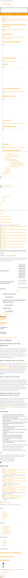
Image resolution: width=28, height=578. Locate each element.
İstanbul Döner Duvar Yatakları (12, 41)
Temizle (17, 290)
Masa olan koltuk (5, 560)
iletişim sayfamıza (9, 407)
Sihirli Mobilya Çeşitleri (6, 556)
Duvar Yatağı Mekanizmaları (11, 88)
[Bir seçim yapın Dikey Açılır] (9, 311)
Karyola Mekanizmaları (9, 58)
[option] (23, 265)
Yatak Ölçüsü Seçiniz (4, 270)
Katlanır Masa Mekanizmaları (11, 150)
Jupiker (13, 569)
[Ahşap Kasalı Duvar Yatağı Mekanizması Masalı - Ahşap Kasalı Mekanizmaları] (14, 228)
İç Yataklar (6, 144)
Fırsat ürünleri (7, 120)
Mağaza (1, 213)
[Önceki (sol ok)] (0, 577)
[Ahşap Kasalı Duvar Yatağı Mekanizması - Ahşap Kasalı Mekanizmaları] (14, 245)
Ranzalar (5, 64)
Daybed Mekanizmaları (9, 126)
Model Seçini (3, 288)
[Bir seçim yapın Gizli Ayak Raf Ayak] (9, 305)
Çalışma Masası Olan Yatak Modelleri (10, 552)
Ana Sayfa (2, 210)
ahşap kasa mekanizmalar (5, 367)
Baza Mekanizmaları (9, 96)
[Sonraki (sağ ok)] (1, 577)
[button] (14, 10)
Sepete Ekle (3, 316)
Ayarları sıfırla (5, 312)
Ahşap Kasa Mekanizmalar (5, 222)
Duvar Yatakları (7, 34)
